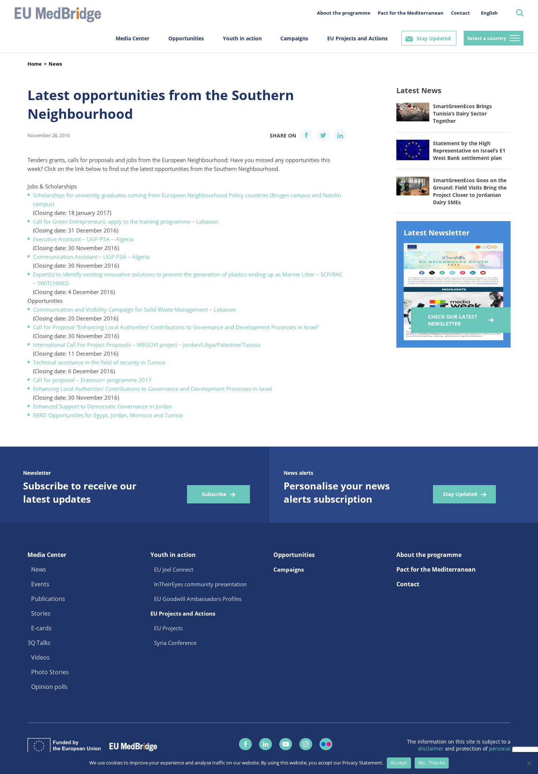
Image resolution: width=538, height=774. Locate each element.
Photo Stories (50, 672)
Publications (48, 599)
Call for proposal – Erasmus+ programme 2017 (92, 380)
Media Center (132, 38)
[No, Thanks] (529, 763)
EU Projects (168, 628)
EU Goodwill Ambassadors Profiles (198, 598)
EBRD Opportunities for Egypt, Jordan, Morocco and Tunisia (108, 415)
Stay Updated (433, 38)
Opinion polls (49, 687)
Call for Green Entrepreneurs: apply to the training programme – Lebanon (125, 221)
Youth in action (242, 38)
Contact (460, 13)
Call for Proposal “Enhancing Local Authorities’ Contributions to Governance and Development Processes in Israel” (176, 327)
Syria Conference (175, 642)
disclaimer (431, 748)
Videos (40, 657)
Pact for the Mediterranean (411, 13)
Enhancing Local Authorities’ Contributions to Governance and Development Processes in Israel (152, 388)
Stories (41, 613)
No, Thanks (431, 763)
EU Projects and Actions (357, 38)
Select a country (486, 38)
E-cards (41, 628)
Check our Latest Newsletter (452, 320)
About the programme (343, 13)
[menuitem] (489, 12)
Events (40, 584)
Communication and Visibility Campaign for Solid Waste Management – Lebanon (134, 309)
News (55, 63)
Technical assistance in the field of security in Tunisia (99, 362)
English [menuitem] (489, 13)
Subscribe (214, 494)
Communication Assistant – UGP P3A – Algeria (91, 256)
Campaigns (294, 38)
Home (34, 63)
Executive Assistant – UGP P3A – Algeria (83, 239)
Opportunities (186, 38)
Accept (399, 763)
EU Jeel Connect (173, 569)
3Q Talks (39, 643)
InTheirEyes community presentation (200, 584)
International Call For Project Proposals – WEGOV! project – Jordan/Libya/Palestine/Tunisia (146, 344)
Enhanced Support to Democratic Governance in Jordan (102, 406)
